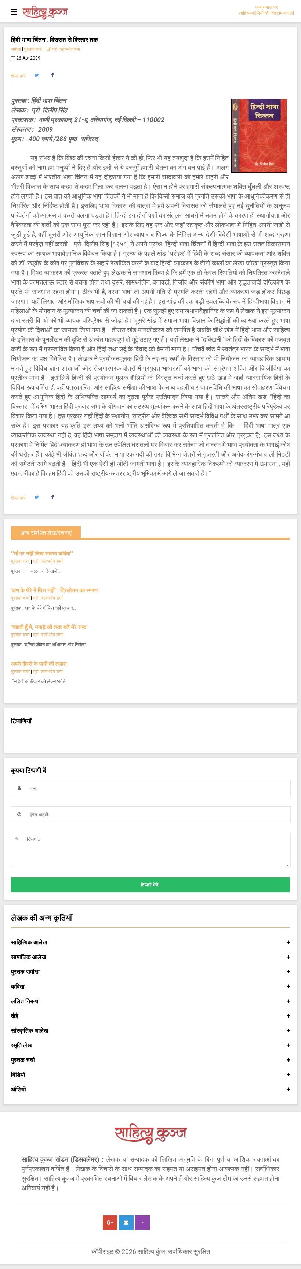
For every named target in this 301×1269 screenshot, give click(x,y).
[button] (36, 75)
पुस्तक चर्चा (33, 49)
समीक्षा (16, 49)
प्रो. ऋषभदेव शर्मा (65, 49)
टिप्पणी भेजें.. (150, 884)
